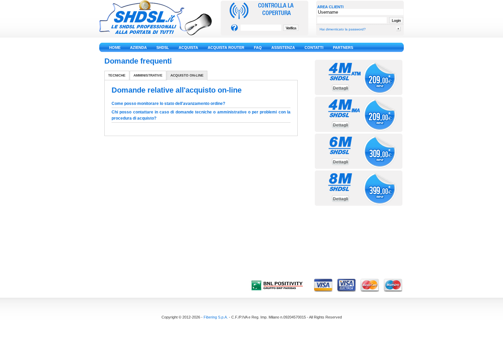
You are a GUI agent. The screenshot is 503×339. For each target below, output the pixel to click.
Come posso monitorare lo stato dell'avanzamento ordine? (168, 103)
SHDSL (162, 47)
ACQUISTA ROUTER (226, 47)
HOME (114, 47)
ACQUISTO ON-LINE (187, 75)
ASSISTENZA (283, 47)
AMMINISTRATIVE (148, 75)
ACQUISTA (188, 47)
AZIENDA (138, 47)
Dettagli (340, 88)
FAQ (258, 47)
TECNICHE (117, 75)
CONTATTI (314, 47)
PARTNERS (343, 47)
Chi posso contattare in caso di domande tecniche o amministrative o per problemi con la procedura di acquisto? (201, 115)
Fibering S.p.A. (216, 317)
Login (396, 20)
